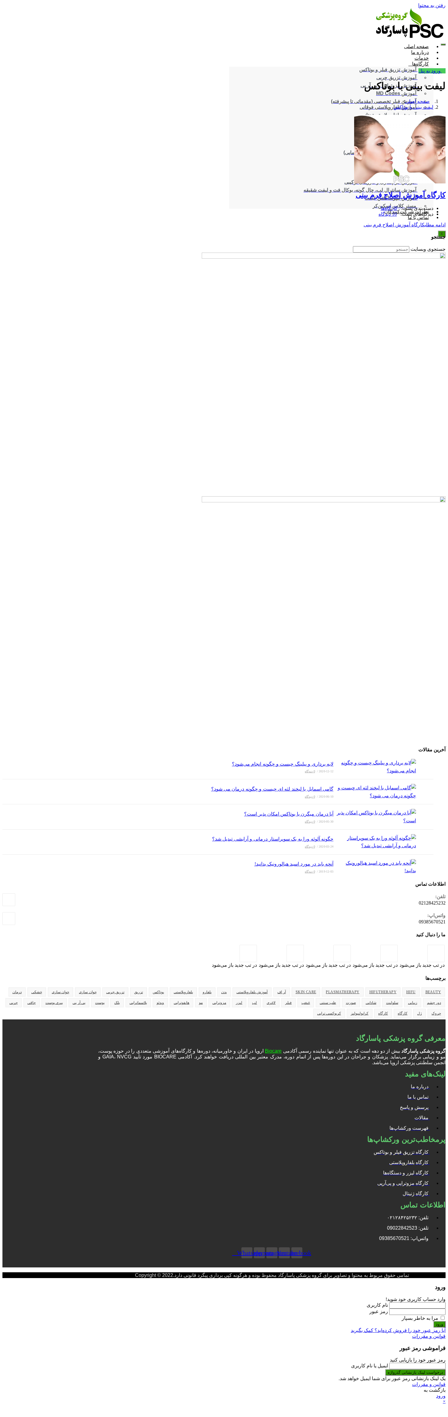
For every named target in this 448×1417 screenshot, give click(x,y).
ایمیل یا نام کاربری (369, 1365)
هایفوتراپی (181, 1003)
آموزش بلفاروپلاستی (252, 992)
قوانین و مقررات (429, 1336)
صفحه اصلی (416, 46)
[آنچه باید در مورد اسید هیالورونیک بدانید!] (374, 867)
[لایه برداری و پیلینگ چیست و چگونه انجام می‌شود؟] (374, 766)
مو (201, 1003)
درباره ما (420, 52)
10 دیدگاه (388, 214)
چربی (13, 1003)
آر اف (281, 992)
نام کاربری (377, 1305)
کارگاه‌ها (420, 63)
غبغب (305, 1003)
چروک (436, 1013)
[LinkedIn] (342, 953)
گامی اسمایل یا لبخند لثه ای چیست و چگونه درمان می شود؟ (272, 789)
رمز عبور (378, 1311)
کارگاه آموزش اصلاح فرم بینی (401, 195)
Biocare (273, 1051)
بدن (224, 992)
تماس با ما (418, 217)
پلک (117, 1003)
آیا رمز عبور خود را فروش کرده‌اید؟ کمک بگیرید (398, 1330)
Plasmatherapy (342, 992)
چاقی (31, 1003)
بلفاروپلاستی (183, 992)
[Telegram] (248, 953)
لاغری (271, 1003)
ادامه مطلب (405, 224)
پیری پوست (54, 1003)
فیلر (288, 1003)
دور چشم (434, 1003)
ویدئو (160, 1003)
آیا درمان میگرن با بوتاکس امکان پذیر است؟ (288, 814)
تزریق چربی (115, 992)
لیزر (239, 1003)
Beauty (433, 992)
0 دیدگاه (310, 771)
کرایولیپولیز (359, 1013)
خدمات (421, 58)
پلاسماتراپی (138, 1003)
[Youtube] (295, 953)
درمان (17, 992)
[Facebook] (436, 953)
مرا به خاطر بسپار (420, 1318)
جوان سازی (87, 992)
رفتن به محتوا (432, 5)
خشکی (36, 992)
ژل (419, 1013)
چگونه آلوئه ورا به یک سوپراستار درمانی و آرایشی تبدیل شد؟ (272, 838)
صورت (351, 1003)
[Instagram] (389, 953)
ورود (439, 1324)
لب (254, 1003)
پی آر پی (79, 1003)
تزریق (138, 992)
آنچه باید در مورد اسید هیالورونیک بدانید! (293, 863)
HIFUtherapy (382, 992)
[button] (432, 70)
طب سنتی (328, 1003)
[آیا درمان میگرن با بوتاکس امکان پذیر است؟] (374, 816)
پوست (100, 1003)
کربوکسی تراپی (329, 1013)
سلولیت (392, 1003)
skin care (306, 992)
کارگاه (402, 1013)
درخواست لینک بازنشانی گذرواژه (415, 1372)
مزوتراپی (219, 1003)
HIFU (411, 992)
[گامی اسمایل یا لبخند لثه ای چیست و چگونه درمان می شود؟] (374, 791)
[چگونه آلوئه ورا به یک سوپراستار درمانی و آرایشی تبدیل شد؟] (374, 842)
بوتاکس (158, 992)
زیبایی (412, 1003)
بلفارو (207, 992)
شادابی (371, 1003)
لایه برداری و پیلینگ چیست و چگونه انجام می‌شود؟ (282, 764)
